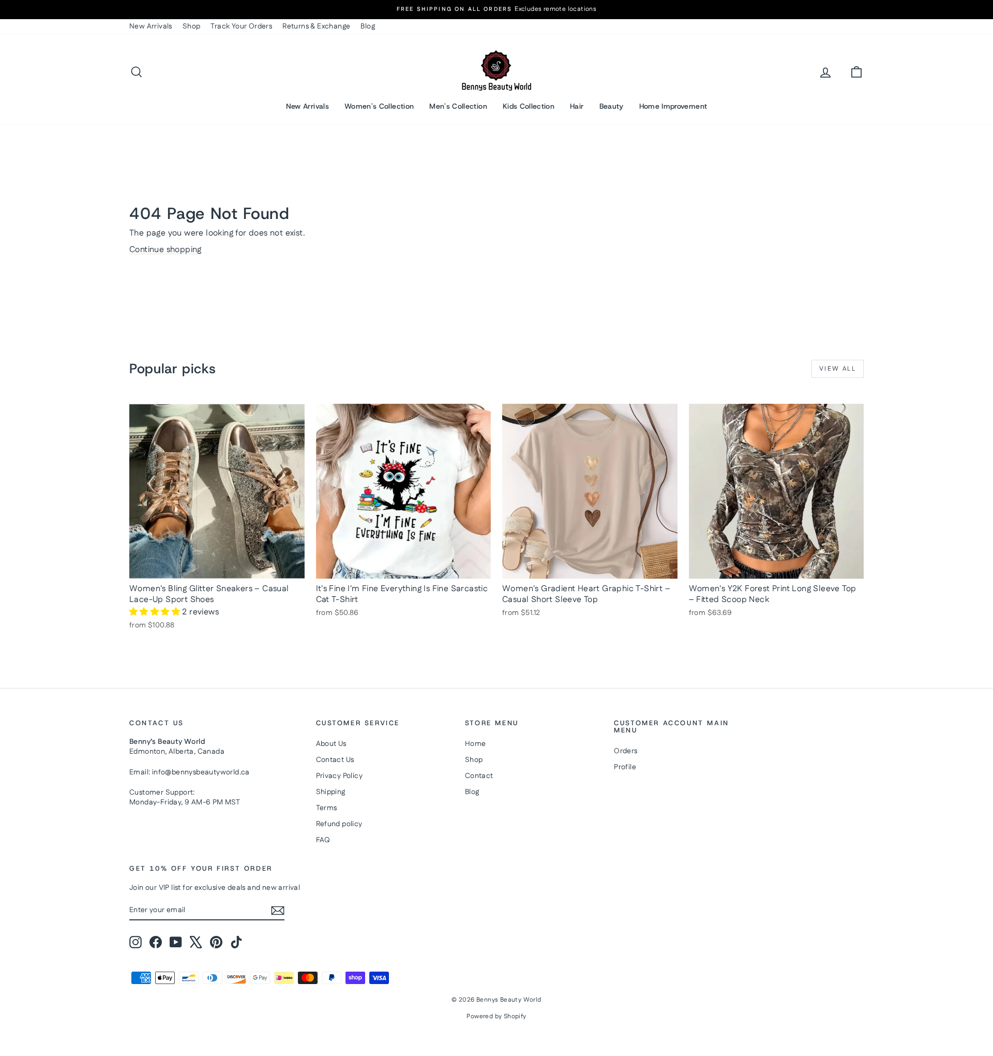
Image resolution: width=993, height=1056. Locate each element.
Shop (192, 26)
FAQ (323, 840)
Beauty (611, 106)
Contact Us (335, 760)
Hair (576, 106)
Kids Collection (528, 106)
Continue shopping (165, 250)
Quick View (217, 568)
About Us (331, 744)
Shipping (330, 792)
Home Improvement (673, 106)
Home (475, 744)
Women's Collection (379, 106)
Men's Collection (458, 106)
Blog (367, 26)
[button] (155, 612)
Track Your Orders (241, 26)
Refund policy (339, 824)
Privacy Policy (339, 776)
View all (837, 368)
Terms (326, 808)
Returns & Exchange (316, 26)
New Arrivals (150, 26)
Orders (625, 751)
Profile (625, 767)
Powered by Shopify (496, 1016)
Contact (479, 776)
